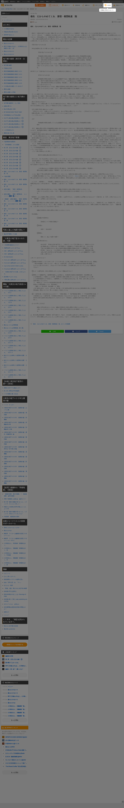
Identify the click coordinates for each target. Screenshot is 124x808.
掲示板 (109, 5)
